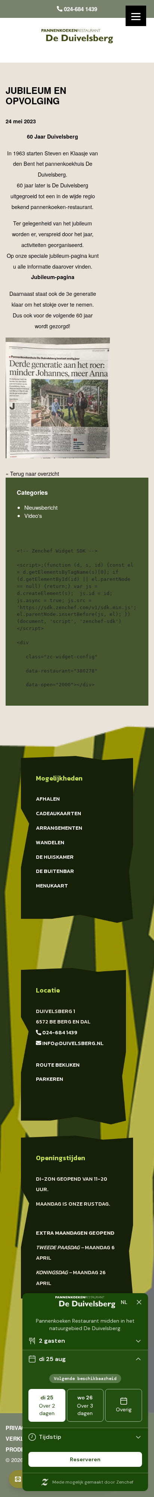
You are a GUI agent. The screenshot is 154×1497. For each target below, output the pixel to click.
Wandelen (50, 842)
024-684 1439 (79, 9)
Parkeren (49, 1079)
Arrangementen (59, 828)
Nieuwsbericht (41, 507)
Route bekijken (58, 1065)
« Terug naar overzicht (32, 473)
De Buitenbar (55, 871)
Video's (33, 515)
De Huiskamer (55, 857)
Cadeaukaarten (58, 813)
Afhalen (48, 799)
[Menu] (136, 16)
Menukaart (52, 886)
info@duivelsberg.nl (72, 1043)
